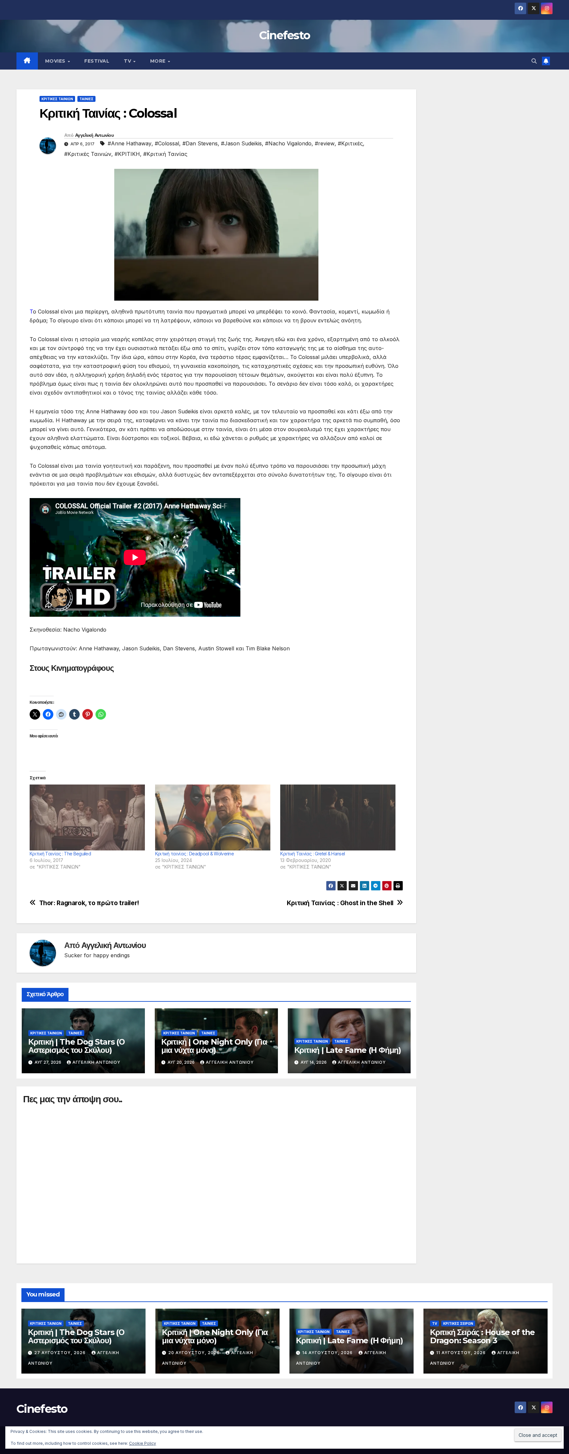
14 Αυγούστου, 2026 (328, 1352)
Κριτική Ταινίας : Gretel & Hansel (312, 853)
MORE (158, 61)
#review (325, 143)
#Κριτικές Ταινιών (87, 154)
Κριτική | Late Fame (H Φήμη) (347, 1050)
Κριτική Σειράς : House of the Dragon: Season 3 (482, 1336)
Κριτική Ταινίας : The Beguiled (60, 853)
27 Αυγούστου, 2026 (60, 1352)
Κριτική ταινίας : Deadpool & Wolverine (194, 853)
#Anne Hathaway (129, 143)
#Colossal (167, 143)
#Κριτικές (350, 143)
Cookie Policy (142, 1443)
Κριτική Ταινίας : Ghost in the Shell (340, 903)
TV (128, 61)
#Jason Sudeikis (241, 143)
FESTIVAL (96, 61)
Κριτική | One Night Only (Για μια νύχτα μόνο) (214, 1046)
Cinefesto (284, 35)
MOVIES (56, 61)
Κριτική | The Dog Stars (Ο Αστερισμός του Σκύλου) (76, 1046)
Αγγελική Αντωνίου (94, 135)
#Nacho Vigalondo (288, 143)
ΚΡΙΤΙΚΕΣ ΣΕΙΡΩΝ (458, 1323)
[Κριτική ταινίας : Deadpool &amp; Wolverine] (214, 817)
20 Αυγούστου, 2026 (194, 1352)
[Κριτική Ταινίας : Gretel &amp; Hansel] (339, 817)
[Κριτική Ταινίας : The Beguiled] (89, 817)
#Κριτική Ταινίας (165, 154)
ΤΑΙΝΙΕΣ (86, 99)
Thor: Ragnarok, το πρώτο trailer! (89, 903)
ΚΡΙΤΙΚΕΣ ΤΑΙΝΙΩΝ (57, 99)
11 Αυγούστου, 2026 (461, 1352)
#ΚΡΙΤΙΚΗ (127, 154)
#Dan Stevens (200, 143)
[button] (534, 61)
